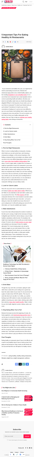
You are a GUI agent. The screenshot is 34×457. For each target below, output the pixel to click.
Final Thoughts (7, 142)
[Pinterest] (30, 448)
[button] (3, 1)
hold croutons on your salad (23, 222)
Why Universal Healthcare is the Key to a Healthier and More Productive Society (12, 412)
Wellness (12, 7)
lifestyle (4, 358)
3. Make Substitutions (9, 134)
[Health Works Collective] (8, 1)
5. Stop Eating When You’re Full (11, 139)
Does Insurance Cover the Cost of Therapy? (17, 275)
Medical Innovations (28, 398)
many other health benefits (16, 302)
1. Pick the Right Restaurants (11, 128)
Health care (5, 7)
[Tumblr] (31, 448)
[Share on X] (8, 42)
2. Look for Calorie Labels (10, 131)
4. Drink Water (7, 137)
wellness (27, 358)
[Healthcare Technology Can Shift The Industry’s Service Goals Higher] (17, 254)
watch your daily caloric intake (16, 190)
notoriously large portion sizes (21, 315)
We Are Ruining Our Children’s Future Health (14, 405)
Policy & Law (27, 411)
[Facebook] (25, 448)
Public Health (27, 414)
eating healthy (12, 355)
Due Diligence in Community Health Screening (14, 390)
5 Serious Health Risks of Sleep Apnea (15, 269)
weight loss (9, 358)
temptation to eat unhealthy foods (17, 94)
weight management (18, 358)
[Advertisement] (17, 21)
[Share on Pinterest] (10, 42)
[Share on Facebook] (5, 42)
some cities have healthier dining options (16, 161)
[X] (28, 448)
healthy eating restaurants (24, 355)
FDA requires (20, 194)
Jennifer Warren (9, 46)
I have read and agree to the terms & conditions (18, 440)
